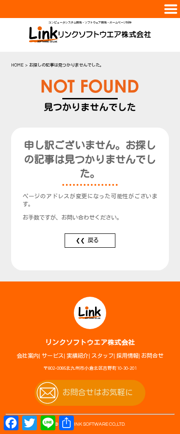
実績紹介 (77, 356)
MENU (90, 9)
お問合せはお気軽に (97, 393)
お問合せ (152, 356)
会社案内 (28, 356)
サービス (53, 356)
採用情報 (127, 356)
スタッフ (102, 356)
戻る (93, 241)
